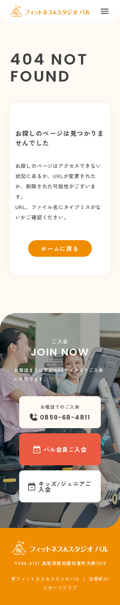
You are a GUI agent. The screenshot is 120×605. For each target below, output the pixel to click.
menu (105, 11)
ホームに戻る (60, 248)
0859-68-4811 (65, 417)
